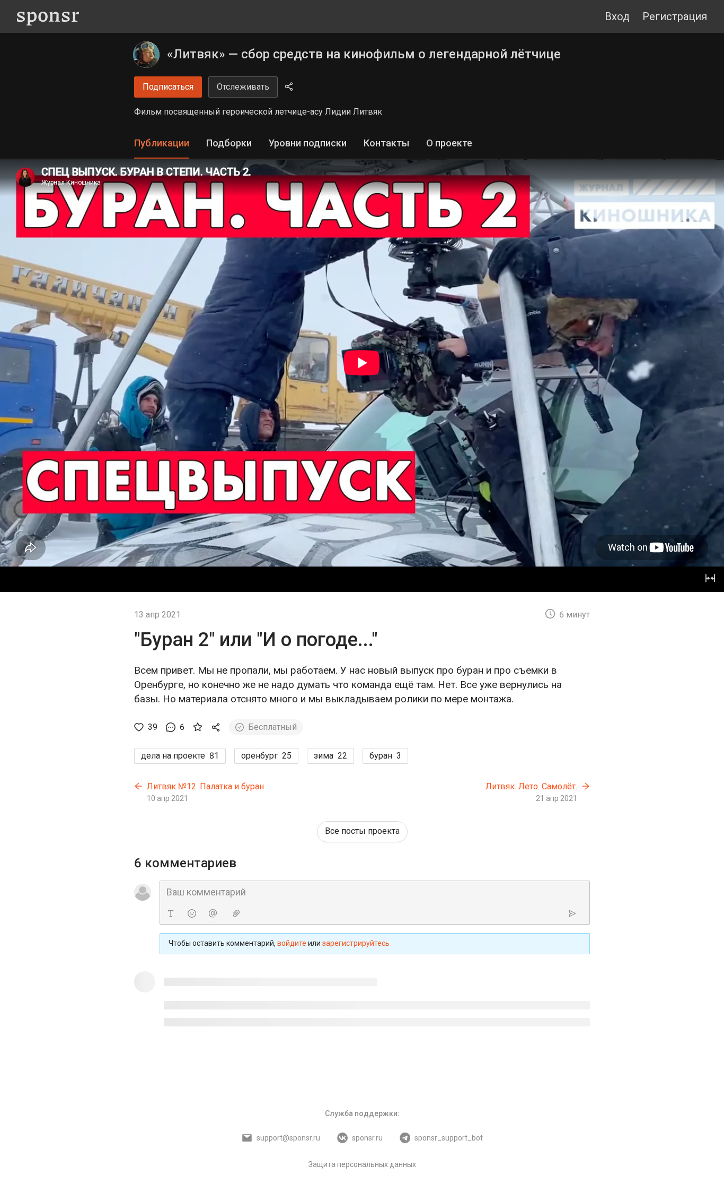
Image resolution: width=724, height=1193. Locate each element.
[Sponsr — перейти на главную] (48, 17)
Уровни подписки (308, 143)
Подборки (229, 143)
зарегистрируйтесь (356, 943)
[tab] (161, 143)
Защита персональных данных (362, 1164)
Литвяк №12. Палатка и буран (205, 786)
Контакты (386, 143)
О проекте (449, 143)
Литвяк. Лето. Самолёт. (531, 786)
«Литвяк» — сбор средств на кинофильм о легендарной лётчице (364, 54)
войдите (291, 943)
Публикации (161, 143)
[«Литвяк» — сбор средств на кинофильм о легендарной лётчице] (146, 54)
